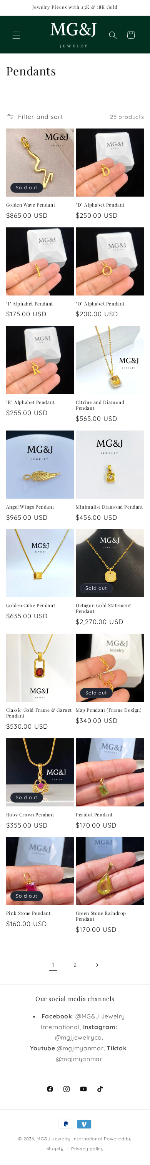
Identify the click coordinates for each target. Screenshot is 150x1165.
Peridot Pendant (94, 815)
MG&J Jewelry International (69, 1139)
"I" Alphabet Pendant (29, 304)
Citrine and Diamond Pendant (100, 405)
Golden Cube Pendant (30, 605)
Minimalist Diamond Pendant (109, 507)
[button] (16, 35)
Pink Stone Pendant (28, 913)
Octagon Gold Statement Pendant (103, 608)
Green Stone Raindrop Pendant (101, 916)
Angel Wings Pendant (30, 507)
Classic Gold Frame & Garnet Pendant (39, 713)
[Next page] (97, 965)
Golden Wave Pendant (30, 205)
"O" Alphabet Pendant (100, 304)
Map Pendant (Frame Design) (109, 710)
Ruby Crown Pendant (30, 815)
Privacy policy (87, 1149)
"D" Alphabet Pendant (100, 205)
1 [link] (53, 964)
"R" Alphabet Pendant (30, 402)
